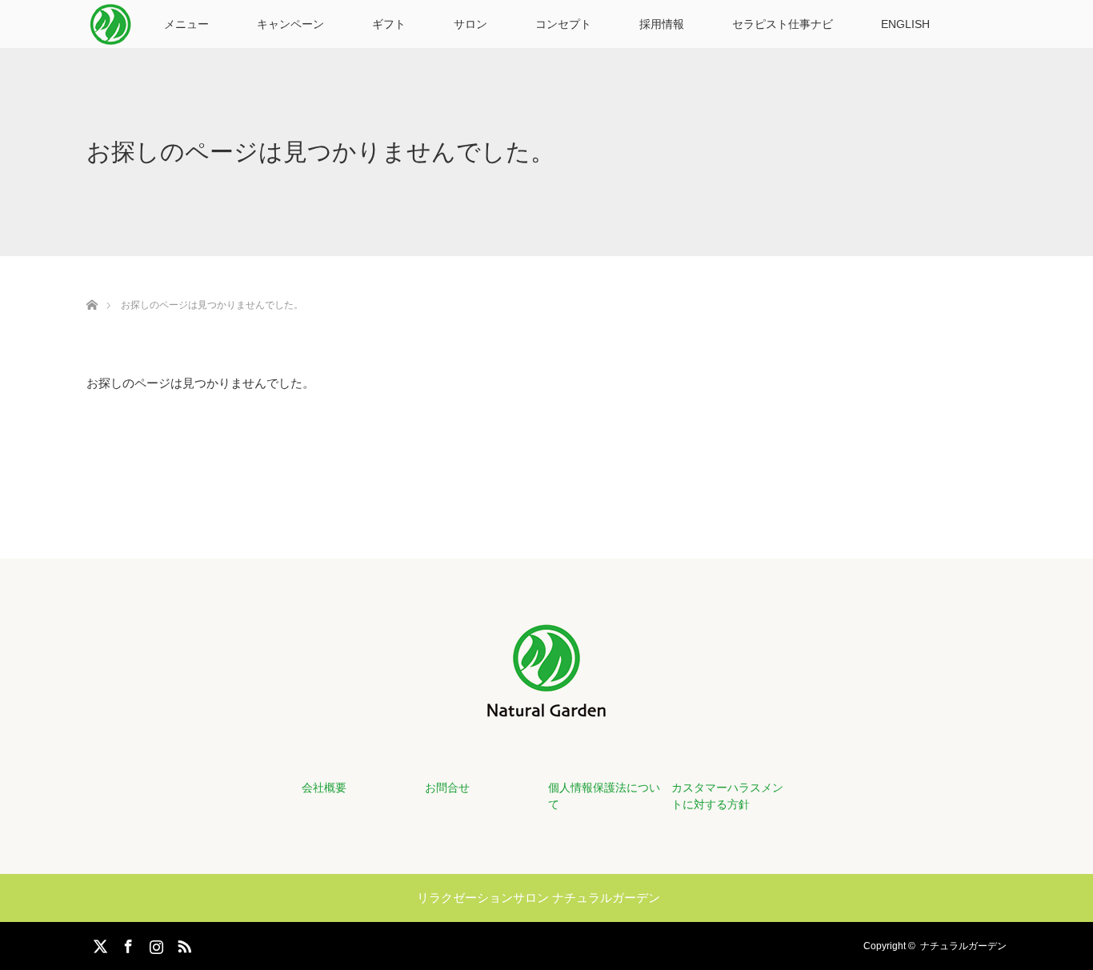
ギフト (389, 24)
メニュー (186, 24)
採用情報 (661, 24)
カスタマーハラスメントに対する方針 (727, 796)
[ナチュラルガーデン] (546, 707)
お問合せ (447, 787)
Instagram (154, 944)
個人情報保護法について (604, 796)
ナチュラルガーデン (963, 946)
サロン (470, 24)
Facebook (126, 944)
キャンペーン (290, 24)
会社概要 (324, 787)
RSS (182, 944)
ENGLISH (905, 24)
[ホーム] (91, 286)
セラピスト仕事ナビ (782, 24)
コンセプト (563, 24)
